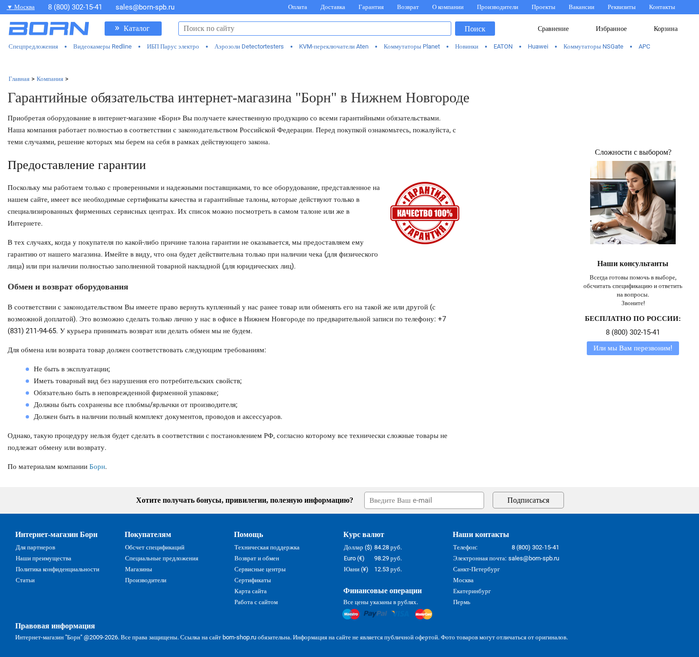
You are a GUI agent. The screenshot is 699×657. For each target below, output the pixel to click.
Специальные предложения (161, 558)
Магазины (138, 569)
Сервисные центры (260, 569)
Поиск (475, 28)
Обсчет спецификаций (154, 547)
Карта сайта (250, 591)
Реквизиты (622, 6)
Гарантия (371, 6)
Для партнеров (35, 547)
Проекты (543, 6)
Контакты (662, 6)
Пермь (461, 602)
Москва (463, 580)
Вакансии (581, 6)
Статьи (25, 580)
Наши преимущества (43, 558)
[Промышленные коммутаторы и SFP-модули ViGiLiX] (350, 63)
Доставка (332, 6)
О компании (448, 6)
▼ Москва (21, 6)
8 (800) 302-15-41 (75, 7)
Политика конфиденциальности (57, 569)
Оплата (297, 6)
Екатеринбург (472, 591)
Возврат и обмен (256, 558)
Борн (97, 466)
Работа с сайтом (256, 602)
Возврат (408, 6)
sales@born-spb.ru (145, 7)
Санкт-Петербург (476, 569)
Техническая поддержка (267, 547)
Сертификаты (252, 580)
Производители (497, 6)
